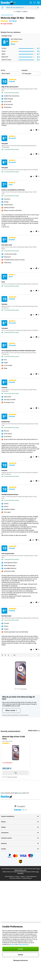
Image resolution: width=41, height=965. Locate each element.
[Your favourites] (34, 2)
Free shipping (23, 689)
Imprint (23, 876)
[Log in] (31, 2)
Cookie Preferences (31, 876)
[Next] (38, 655)
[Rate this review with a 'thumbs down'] (36, 130)
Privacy (17, 876)
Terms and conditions (15, 878)
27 (14, 655)
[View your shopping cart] (38, 2)
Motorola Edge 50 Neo (7, 15)
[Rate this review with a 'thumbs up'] (31, 130)
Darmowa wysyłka (12, 777)
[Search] (37, 7)
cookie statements (23, 944)
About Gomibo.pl (9, 876)
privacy (13, 944)
